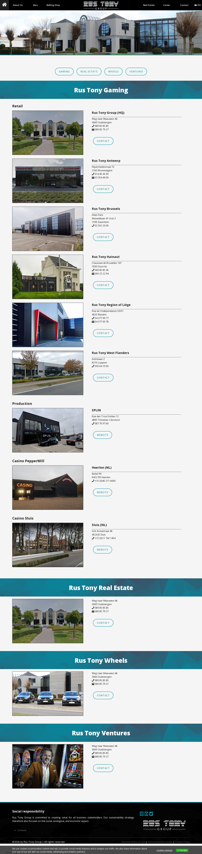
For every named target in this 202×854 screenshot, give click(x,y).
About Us (18, 5)
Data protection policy (160, 842)
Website (102, 435)
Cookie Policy (182, 842)
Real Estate (149, 5)
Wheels (113, 71)
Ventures (136, 71)
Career (166, 5)
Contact (184, 5)
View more (92, 851)
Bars (35, 5)
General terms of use (133, 842)
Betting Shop (53, 5)
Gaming (64, 71)
